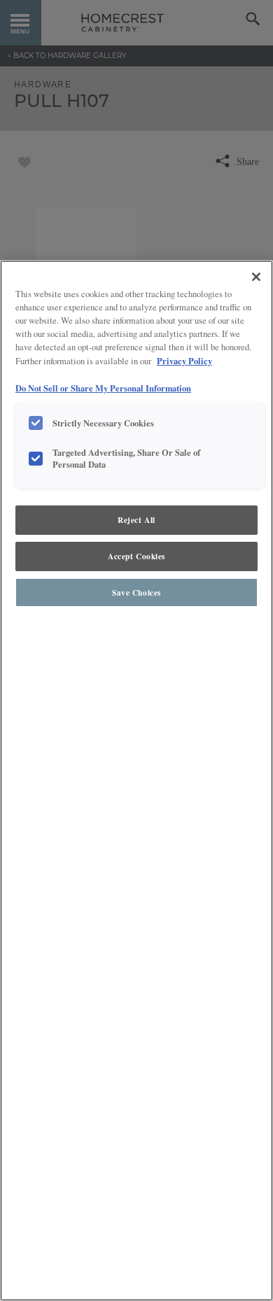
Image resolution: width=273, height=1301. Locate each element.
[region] (136, 780)
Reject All (136, 520)
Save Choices (136, 592)
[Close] (256, 276)
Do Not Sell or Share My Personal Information (103, 388)
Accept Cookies (136, 556)
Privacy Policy (184, 360)
